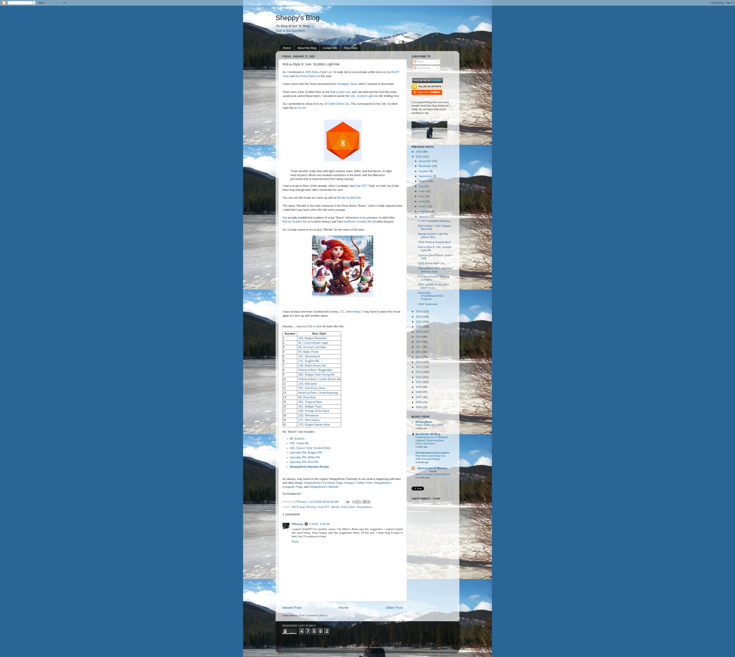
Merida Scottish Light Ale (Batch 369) (433, 235)
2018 (419, 341)
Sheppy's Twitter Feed (358, 482)
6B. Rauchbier (307, 397)
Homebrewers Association (433, 452)
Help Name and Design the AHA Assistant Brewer (430, 457)
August (423, 181)
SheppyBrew (364, 507)
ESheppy (297, 524)
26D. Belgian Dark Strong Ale (316, 374)
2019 (419, 336)
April (422, 201)
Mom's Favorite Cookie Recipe (432, 474)
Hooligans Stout (347, 83)
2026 (419, 151)
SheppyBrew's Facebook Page (323, 482)
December (425, 161)
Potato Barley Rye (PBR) (429, 425)
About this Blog (306, 48)
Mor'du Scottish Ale (295, 221)
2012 (419, 372)
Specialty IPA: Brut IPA (304, 461)
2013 (419, 367)
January (424, 216)
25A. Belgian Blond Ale (312, 338)
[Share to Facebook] (365, 502)
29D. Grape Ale (299, 443)
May (422, 196)
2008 (419, 392)
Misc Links (351, 48)
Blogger (389, 647)
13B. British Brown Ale (312, 365)
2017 (419, 347)
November (425, 166)
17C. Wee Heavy (350, 311)
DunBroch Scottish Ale (357, 221)
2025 (419, 156)
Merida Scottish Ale (349, 197)
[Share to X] (361, 502)
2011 (419, 377)
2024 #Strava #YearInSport (434, 242)
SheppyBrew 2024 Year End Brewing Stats (435, 270)
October (424, 171)
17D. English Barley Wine (314, 424)
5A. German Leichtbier (312, 347)
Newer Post (291, 608)
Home (287, 48)
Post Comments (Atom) (313, 615)
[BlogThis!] (358, 502)
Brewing (311, 507)
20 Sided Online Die (336, 103)
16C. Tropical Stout (310, 401)
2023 (419, 316)
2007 (419, 397)
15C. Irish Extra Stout (311, 388)
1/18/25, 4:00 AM (319, 524)
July (421, 186)
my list (302, 107)
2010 (419, 382)
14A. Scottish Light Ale (364, 96)
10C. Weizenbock (309, 356)
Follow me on (423, 92)
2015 (419, 356)
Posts (420, 61)
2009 (419, 387)
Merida (335, 507)
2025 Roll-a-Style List (318, 72)
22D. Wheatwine (308, 415)
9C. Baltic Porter (308, 351)
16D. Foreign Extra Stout (313, 410)
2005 (419, 407)
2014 (419, 362)
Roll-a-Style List (310, 76)
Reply (295, 541)
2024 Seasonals (428, 304)
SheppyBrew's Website (323, 486)
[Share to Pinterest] (369, 502)
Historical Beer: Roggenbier (315, 370)
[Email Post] (347, 501)
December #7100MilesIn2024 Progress (430, 295)
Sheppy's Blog (297, 18)
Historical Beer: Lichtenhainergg (318, 392)
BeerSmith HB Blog (428, 434)
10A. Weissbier (307, 383)
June (422, 191)
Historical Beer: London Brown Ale (319, 379)
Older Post (394, 608)
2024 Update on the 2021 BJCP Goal (433, 286)
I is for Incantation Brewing (434, 221)
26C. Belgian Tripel (310, 406)
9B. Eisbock (297, 438)
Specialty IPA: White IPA (305, 457)
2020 (419, 331)
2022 (419, 321)
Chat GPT (361, 185)
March (423, 206)
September (426, 176)
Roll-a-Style (314, 326)
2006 (419, 402)
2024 (419, 311)
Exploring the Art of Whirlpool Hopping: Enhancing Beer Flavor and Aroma (432, 440)
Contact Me (330, 48)
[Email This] (354, 502)
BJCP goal (298, 507)
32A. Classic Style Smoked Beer (310, 448)
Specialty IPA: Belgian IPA (306, 452)
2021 (419, 326)
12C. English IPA (308, 361)
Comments (423, 68)
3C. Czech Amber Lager (313, 342)
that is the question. (291, 31)
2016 (419, 351)
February (425, 211)
